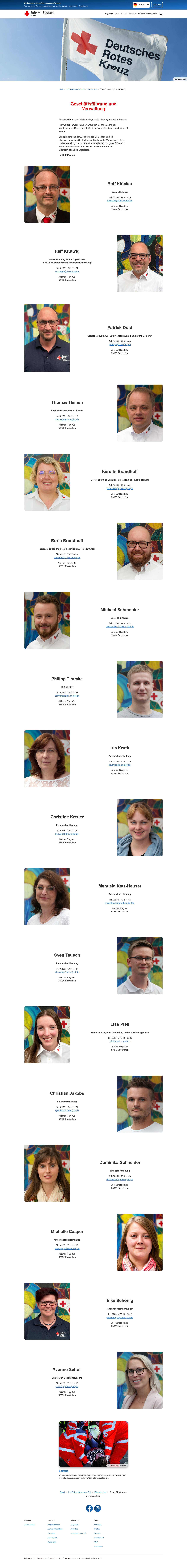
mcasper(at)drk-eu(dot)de (67, 1248)
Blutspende (52, 1542)
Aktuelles (74, 1529)
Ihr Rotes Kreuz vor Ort (147, 13)
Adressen (98, 1524)
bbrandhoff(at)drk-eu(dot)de (67, 557)
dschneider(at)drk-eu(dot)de (119, 1179)
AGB (96, 1542)
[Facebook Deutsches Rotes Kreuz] (89, 1508)
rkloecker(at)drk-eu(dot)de (119, 200)
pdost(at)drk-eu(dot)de (120, 344)
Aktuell (124, 13)
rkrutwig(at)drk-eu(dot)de (67, 271)
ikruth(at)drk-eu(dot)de (119, 764)
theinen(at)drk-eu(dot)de (67, 419)
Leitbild (63, 1471)
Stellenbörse (52, 1537)
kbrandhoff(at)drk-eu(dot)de (120, 488)
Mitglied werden (54, 1524)
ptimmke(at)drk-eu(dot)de (67, 695)
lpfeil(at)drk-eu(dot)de (120, 1041)
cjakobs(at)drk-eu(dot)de (67, 1110)
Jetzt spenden (29, 1524)
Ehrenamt (51, 1533)
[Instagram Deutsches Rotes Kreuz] (97, 1508)
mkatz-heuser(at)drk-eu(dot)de (120, 902)
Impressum (98, 1546)
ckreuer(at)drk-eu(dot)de (67, 833)
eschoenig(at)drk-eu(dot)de (120, 1317)
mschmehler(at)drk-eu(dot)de (120, 626)
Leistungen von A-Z (78, 1533)
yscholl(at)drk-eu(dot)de (66, 1386)
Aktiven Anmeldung (55, 1529)
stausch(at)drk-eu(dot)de (67, 971)
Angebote (109, 13)
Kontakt (97, 1529)
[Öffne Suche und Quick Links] (161, 14)
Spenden (132, 13)
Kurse (116, 13)
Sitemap (97, 1533)
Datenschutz (99, 1537)
